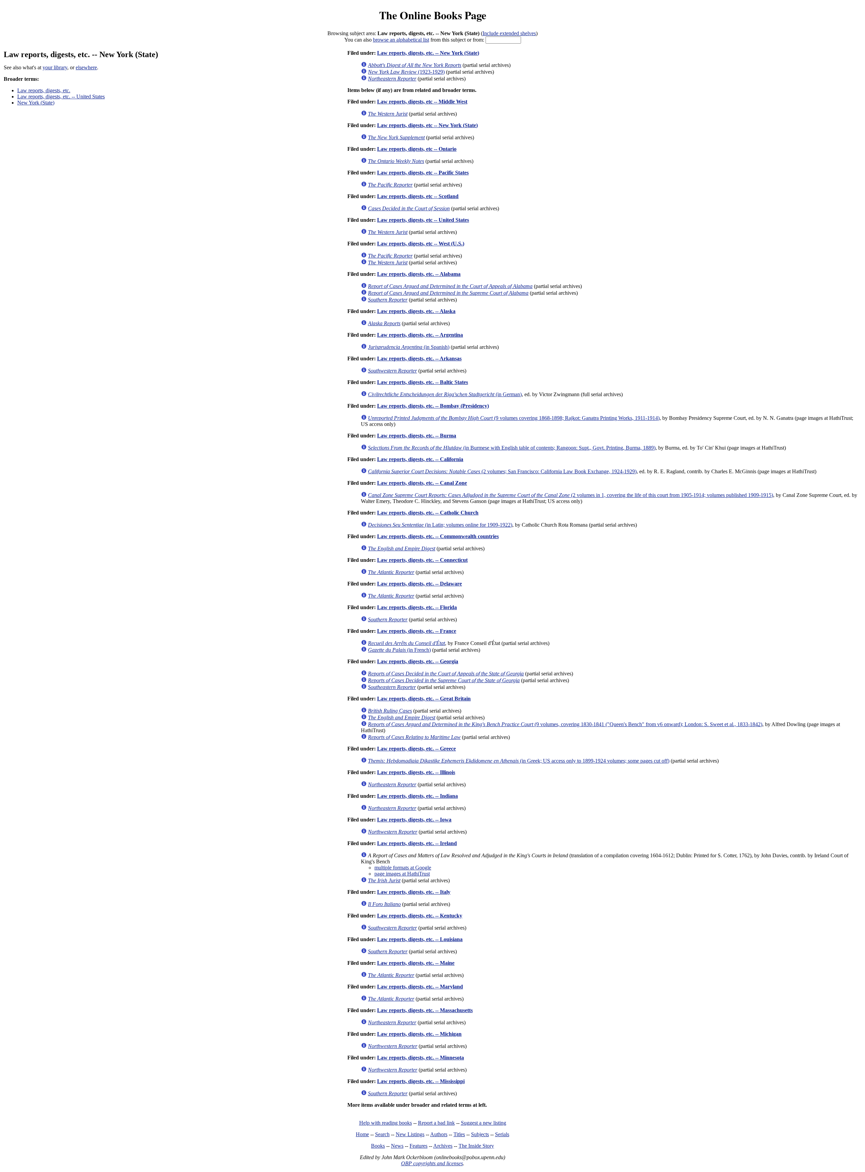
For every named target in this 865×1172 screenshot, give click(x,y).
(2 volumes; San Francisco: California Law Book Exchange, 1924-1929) (502, 471)
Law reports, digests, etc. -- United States (61, 96)
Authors (438, 1134)
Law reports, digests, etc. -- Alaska (416, 311)
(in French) (399, 650)
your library (55, 67)
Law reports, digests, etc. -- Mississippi (421, 1081)
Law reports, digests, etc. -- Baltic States (422, 382)
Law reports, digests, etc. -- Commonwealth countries (438, 536)
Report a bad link (436, 1123)
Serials (502, 1134)
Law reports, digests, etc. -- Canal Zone (422, 483)
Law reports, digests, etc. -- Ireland (417, 843)
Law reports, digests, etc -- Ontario (416, 149)
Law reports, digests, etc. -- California (420, 459)
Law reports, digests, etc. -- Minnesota (420, 1057)
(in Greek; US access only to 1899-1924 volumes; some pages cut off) (518, 761)
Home (362, 1134)
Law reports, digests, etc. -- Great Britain (424, 698)
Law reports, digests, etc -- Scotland (418, 196)
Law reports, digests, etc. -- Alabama (419, 274)
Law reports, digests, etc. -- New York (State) (428, 53)
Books (378, 1146)
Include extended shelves (509, 33)
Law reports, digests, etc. (43, 90)
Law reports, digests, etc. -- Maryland (420, 986)
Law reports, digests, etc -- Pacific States (423, 172)
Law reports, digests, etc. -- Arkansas (419, 358)
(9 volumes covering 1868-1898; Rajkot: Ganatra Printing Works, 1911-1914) (514, 418)
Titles (459, 1134)
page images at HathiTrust (402, 874)
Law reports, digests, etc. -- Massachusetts (425, 1010)
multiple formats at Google (402, 867)
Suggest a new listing (483, 1123)
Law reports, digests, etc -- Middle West (422, 101)
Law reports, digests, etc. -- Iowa (414, 819)
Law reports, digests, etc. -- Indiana (417, 796)
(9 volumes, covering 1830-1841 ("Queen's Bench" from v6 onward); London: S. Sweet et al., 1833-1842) (565, 724)
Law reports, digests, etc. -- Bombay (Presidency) (433, 406)
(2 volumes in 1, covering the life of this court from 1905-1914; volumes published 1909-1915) (570, 495)
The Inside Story (476, 1146)
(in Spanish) (408, 347)
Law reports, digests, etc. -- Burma (416, 435)
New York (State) (35, 102)
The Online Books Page (432, 15)
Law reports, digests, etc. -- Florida (417, 607)
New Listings (410, 1134)
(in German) (445, 394)
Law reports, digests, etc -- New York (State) (427, 125)
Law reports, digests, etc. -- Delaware (419, 584)
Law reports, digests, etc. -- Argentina (420, 335)
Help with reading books (385, 1123)
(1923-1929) (406, 72)
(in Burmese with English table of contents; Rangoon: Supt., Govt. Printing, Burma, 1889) (512, 448)
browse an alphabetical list (401, 40)
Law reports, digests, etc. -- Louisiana (420, 939)
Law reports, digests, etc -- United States (423, 220)
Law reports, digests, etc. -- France (416, 631)
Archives (442, 1146)
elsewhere (86, 67)
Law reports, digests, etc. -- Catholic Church (427, 513)
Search (382, 1134)
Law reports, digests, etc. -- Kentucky (419, 915)
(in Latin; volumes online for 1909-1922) (440, 525)
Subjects (480, 1134)
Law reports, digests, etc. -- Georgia (417, 661)
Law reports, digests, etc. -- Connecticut (422, 560)
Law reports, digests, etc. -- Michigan (419, 1034)
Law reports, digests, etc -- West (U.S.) (420, 243)
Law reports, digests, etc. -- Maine (415, 963)
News (397, 1146)
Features (418, 1146)
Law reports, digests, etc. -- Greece (416, 748)
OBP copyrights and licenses (432, 1163)
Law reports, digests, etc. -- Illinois (416, 772)
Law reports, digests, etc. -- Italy (413, 892)
